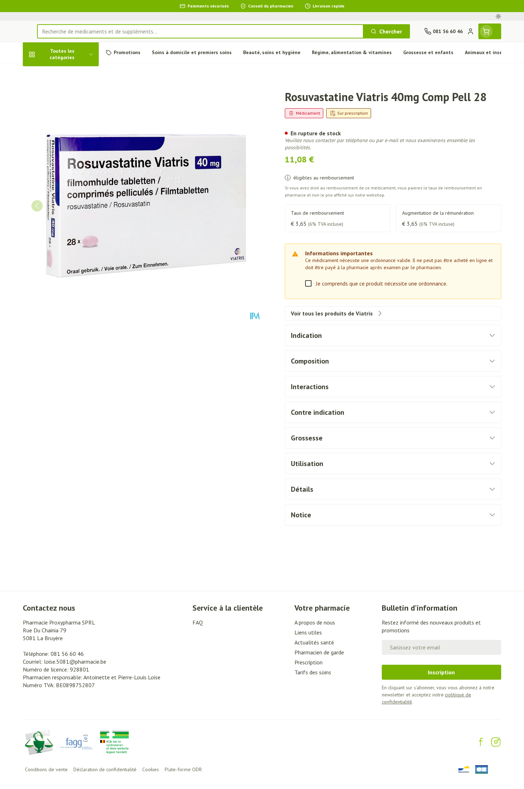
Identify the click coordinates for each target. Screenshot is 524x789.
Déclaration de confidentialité (105, 769)
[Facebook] (481, 742)
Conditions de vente (46, 769)
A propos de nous (314, 622)
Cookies (150, 769)
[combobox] (200, 31)
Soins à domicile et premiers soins (68, 205)
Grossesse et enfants (68, 143)
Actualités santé (314, 642)
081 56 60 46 (67, 653)
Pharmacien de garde (319, 652)
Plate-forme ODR (183, 769)
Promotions (44, 73)
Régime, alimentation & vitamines (68, 121)
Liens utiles (308, 632)
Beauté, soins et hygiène (68, 95)
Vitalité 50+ (68, 163)
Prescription (308, 662)
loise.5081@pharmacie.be (75, 661)
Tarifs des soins (312, 672)
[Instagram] (495, 742)
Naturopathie (68, 183)
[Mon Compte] (470, 31)
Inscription (441, 672)
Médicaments (68, 247)
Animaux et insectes (68, 228)
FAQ (197, 622)
